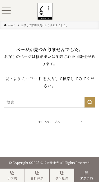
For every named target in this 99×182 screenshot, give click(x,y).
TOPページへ (49, 121)
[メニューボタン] (6, 10)
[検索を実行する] (89, 102)
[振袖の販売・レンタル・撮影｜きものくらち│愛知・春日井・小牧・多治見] (45, 6)
